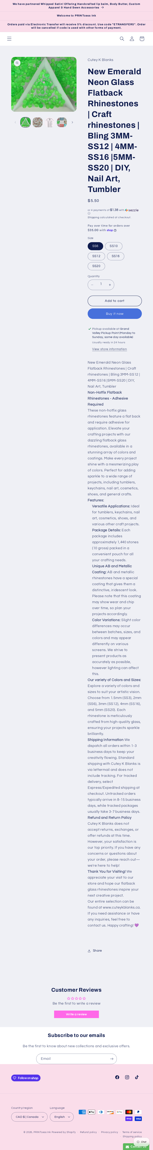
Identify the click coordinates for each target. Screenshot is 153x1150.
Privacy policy (109, 1132)
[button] (9, 39)
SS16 (116, 256)
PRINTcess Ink (42, 1132)
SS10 (114, 246)
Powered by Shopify (64, 1132)
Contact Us (137, 1146)
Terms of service (132, 1132)
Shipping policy (132, 1136)
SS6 (95, 246)
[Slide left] (15, 122)
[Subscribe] (112, 1059)
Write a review (76, 1014)
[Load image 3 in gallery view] (50, 122)
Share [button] (97, 950)
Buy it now (115, 314)
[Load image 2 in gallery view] (38, 122)
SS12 (96, 256)
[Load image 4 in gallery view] (62, 122)
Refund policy (88, 1132)
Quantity (94, 276)
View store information (109, 349)
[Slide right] (72, 122)
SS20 (96, 266)
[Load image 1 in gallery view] (25, 122)
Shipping (93, 217)
